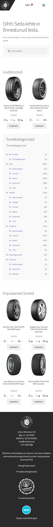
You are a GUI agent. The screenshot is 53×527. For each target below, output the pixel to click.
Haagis (15, 202)
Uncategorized (15, 254)
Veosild (15, 274)
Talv (14, 188)
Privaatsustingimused (26, 471)
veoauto (12, 259)
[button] (44, 5)
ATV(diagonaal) (18, 159)
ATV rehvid (13, 154)
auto (11, 164)
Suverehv (16, 183)
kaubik (12, 192)
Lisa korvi (13, 126)
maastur (12, 226)
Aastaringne (17, 168)
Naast (14, 178)
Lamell (15, 173)
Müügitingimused (26, 465)
